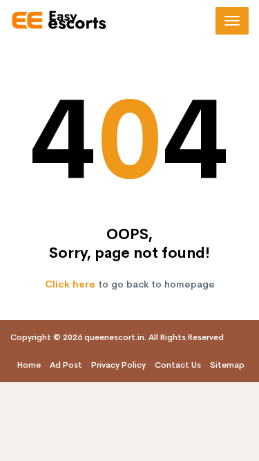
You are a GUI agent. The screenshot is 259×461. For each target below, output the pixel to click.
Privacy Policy (118, 364)
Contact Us (178, 364)
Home (29, 364)
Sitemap (227, 364)
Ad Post (66, 364)
